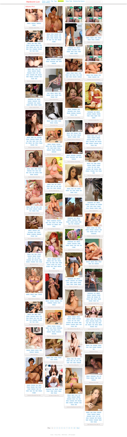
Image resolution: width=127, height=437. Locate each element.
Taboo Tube (69, 1)
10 (74, 428)
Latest (48, 1)
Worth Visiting (46, 2)
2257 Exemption (71, 434)
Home (43, 1)
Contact (51, 434)
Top (52, 1)
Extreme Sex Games (79, 1)
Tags (55, 1)
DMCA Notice (64, 434)
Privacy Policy (58, 434)
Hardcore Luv (33, 2)
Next (78, 428)
